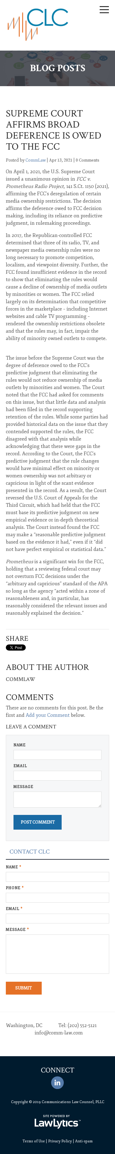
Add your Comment (48, 715)
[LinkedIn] (57, 1083)
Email (20, 766)
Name (19, 745)
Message (23, 787)
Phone (15, 888)
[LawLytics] (58, 1122)
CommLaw (35, 160)
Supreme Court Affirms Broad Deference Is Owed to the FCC (54, 130)
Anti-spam (84, 1141)
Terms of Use (33, 1141)
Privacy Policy (60, 1141)
